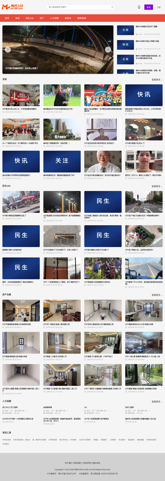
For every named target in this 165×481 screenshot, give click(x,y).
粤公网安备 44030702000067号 (104, 474)
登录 (149, 7)
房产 (42, 18)
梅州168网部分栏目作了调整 (146, 26)
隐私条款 (96, 463)
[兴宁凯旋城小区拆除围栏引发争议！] (103, 279)
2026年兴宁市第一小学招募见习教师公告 (17, 419)
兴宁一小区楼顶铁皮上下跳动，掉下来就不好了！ (62, 282)
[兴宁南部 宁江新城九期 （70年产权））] (103, 353)
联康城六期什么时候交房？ (12, 250)
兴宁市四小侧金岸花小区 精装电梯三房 (99, 324)
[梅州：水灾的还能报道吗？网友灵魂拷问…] (21, 279)
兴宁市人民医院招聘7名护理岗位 (96, 419)
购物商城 (81, 18)
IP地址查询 (6, 440)
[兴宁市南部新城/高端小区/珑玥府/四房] (21, 321)
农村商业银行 (151, 440)
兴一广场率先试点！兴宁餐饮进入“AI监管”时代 (20, 143)
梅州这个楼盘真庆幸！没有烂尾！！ (56, 143)
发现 (17, 18)
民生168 (30, 18)
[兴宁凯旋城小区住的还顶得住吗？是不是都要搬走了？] (62, 212)
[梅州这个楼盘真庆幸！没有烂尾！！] (62, 140)
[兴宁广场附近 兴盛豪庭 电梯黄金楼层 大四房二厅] (103, 385)
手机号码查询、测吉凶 (21, 440)
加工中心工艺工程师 (10, 407)
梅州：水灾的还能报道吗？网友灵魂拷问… (18, 282)
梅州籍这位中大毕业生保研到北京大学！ (58, 109)
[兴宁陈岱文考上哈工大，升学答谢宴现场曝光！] (21, 105)
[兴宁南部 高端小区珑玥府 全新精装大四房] (144, 385)
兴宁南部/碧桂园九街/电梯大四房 (14, 356)
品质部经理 (47, 407)
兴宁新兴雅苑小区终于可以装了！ (97, 250)
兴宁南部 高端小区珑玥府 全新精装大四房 (141, 389)
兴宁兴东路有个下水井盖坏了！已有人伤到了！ (61, 250)
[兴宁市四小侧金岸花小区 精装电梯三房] (103, 321)
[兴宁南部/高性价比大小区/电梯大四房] (144, 321)
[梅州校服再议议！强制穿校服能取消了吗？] (62, 172)
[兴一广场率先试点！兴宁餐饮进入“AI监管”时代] (21, 140)
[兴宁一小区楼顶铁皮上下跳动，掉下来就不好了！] (62, 279)
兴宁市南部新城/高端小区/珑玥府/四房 (16, 324)
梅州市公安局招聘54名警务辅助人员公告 (140, 419)
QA (85, 407)
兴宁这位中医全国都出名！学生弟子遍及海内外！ (103, 175)
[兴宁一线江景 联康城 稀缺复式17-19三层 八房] (144, 353)
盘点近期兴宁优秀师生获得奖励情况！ (16, 175)
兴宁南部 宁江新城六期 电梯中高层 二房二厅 (60, 389)
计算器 (95, 440)
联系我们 (78, 463)
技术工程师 (129, 407)
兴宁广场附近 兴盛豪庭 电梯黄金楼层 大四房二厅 (102, 389)
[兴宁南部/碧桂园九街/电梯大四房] (21, 353)
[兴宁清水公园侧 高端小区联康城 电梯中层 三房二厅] (21, 385)
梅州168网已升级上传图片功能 (147, 41)
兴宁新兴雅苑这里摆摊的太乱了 (14, 216)
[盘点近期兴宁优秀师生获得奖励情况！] (21, 172)
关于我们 (69, 463)
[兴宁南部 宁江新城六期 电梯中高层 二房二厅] (62, 385)
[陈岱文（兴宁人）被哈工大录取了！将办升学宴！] (144, 172)
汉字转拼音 (52, 440)
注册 (159, 7)
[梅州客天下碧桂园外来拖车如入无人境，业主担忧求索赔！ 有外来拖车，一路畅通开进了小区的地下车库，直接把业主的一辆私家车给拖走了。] (57, 73)
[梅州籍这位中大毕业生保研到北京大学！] (62, 105)
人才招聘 (54, 18)
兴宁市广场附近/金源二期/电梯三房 (56, 324)
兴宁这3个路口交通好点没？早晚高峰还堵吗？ (142, 216)
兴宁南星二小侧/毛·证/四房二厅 (55, 356)
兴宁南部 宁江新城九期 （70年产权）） (98, 356)
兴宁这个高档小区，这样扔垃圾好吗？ (139, 250)
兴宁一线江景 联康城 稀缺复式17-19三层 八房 (142, 356)
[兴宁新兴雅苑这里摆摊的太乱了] (21, 212)
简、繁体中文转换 (39, 440)
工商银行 (113, 440)
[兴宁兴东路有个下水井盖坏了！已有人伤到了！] (62, 246)
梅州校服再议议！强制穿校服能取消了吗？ (59, 175)
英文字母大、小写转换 (67, 440)
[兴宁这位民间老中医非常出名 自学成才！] (103, 140)
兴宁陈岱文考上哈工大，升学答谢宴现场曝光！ (20, 109)
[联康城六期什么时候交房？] (21, 246)
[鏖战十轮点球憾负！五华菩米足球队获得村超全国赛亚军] (103, 105)
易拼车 (68, 18)
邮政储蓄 (140, 440)
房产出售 (6, 294)
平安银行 (5, 444)
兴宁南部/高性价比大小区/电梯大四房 (139, 324)
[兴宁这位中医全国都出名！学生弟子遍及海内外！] (103, 172)
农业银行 (122, 440)
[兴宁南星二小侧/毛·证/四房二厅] (62, 353)
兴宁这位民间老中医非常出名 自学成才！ (99, 143)
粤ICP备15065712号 (67, 474)
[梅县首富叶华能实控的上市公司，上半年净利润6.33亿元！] (144, 105)
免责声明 (87, 463)
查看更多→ (157, 80)
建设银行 (131, 440)
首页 (7, 18)
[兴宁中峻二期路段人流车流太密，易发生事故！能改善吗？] (103, 212)
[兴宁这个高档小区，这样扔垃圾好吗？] (144, 246)
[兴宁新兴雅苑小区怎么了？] (144, 140)
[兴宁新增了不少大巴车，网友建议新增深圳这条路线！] (144, 279)
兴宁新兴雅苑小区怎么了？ (135, 143)
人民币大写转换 (84, 440)
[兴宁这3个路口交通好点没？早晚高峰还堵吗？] (144, 212)
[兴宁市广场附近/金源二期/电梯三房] (62, 321)
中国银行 (103, 440)
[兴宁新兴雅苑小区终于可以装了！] (103, 246)
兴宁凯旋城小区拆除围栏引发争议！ (97, 282)
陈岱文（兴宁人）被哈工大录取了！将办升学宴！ (143, 175)
